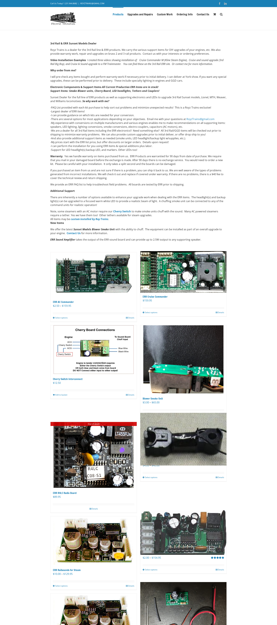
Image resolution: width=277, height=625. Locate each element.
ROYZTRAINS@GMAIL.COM (92, 3)
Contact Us (74, 233)
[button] (221, 14)
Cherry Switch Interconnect (68, 379)
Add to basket (61, 394)
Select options (61, 317)
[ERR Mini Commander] (183, 532)
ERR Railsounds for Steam (67, 570)
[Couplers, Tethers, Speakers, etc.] (183, 439)
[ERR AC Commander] (93, 274)
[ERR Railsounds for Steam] (93, 540)
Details (131, 317)
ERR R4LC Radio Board (64, 493)
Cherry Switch (122, 211)
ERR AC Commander (63, 302)
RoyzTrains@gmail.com (200, 119)
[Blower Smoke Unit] (183, 359)
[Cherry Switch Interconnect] (93, 349)
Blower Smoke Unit (153, 398)
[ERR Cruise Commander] (183, 272)
